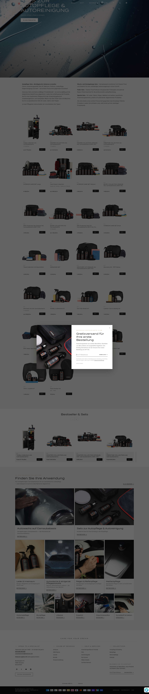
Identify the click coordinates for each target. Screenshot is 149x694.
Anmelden (102, 354)
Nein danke (79, 363)
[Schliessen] (109, 327)
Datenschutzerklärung (99, 360)
